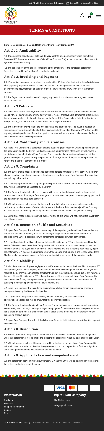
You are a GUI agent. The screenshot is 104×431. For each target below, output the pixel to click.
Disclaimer (78, 422)
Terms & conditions (61, 422)
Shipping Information (14, 406)
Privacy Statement (41, 422)
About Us (8, 403)
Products (8, 400)
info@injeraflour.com (63, 405)
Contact (7, 410)
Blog (6, 413)
